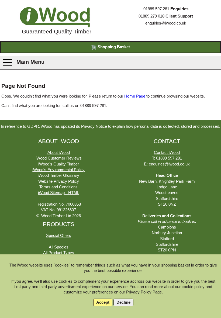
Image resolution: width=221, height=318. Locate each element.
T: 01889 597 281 (167, 158)
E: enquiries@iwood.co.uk (167, 164)
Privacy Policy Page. (144, 292)
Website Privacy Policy (58, 181)
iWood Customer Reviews (59, 158)
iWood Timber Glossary (58, 175)
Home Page (134, 96)
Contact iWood (167, 152)
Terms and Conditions (58, 187)
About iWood (58, 152)
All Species (58, 247)
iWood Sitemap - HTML (58, 193)
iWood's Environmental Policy (58, 170)
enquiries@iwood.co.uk (165, 23)
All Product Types (58, 253)
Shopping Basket (113, 47)
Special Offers (58, 235)
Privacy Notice (94, 126)
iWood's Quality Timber (58, 164)
